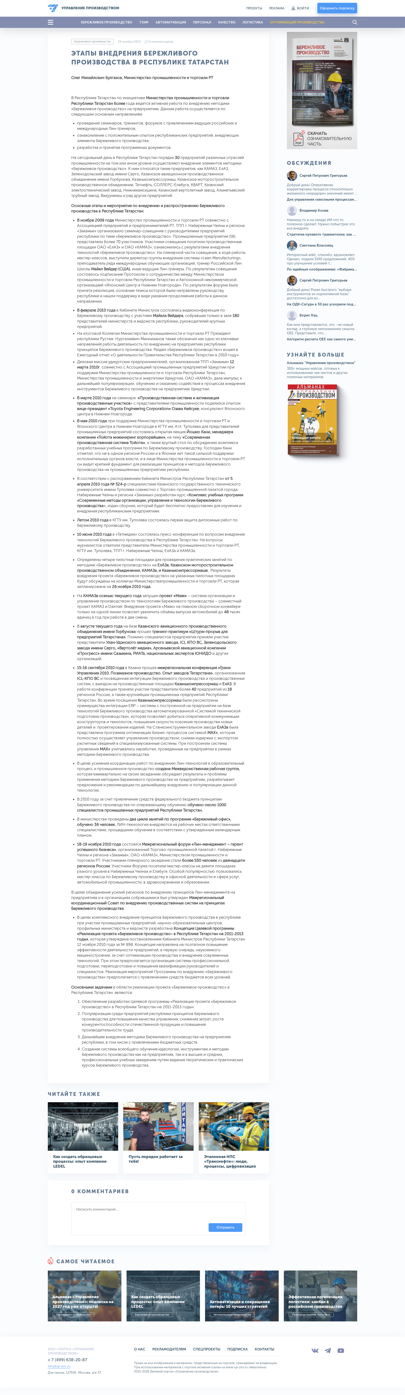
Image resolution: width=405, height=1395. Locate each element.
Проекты (254, 8)
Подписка (237, 1349)
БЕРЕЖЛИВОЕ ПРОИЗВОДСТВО (106, 22)
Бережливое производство (92, 41)
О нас (139, 1349)
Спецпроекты (206, 1349)
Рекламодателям (169, 1349)
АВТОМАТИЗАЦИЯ (171, 22)
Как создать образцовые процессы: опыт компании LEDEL (80, 1161)
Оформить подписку (337, 8)
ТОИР (144, 22)
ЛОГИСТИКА (253, 22)
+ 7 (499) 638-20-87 (67, 1359)
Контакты (264, 1349)
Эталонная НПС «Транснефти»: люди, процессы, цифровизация (230, 1161)
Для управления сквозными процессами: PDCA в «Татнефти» (339, 199)
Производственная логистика (311, 1314)
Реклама (276, 8)
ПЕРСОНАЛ (202, 22)
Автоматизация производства (232, 1314)
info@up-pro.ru (59, 1366)
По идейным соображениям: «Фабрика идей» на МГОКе (335, 269)
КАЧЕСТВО (227, 22)
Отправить (225, 1227)
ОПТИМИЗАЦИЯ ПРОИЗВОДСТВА (297, 22)
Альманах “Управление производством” (321, 363)
